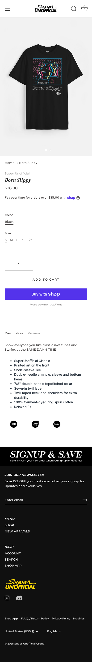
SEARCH (11, 559)
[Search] (74, 9)
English (52, 631)
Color (9, 215)
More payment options (46, 304)
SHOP (9, 525)
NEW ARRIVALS (17, 531)
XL (23, 240)
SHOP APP (13, 565)
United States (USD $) (19, 631)
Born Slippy (28, 163)
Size (8, 233)
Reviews (34, 333)
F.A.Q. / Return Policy (35, 618)
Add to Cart (46, 279)
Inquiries (79, 618)
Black (9, 221)
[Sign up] (85, 499)
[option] (46, 456)
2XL (31, 240)
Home (9, 163)
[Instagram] (7, 597)
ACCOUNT (13, 553)
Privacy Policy (61, 618)
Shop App (11, 618)
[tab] (16, 333)
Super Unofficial (17, 173)
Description (14, 333)
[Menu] (7, 9)
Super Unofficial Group (29, 643)
